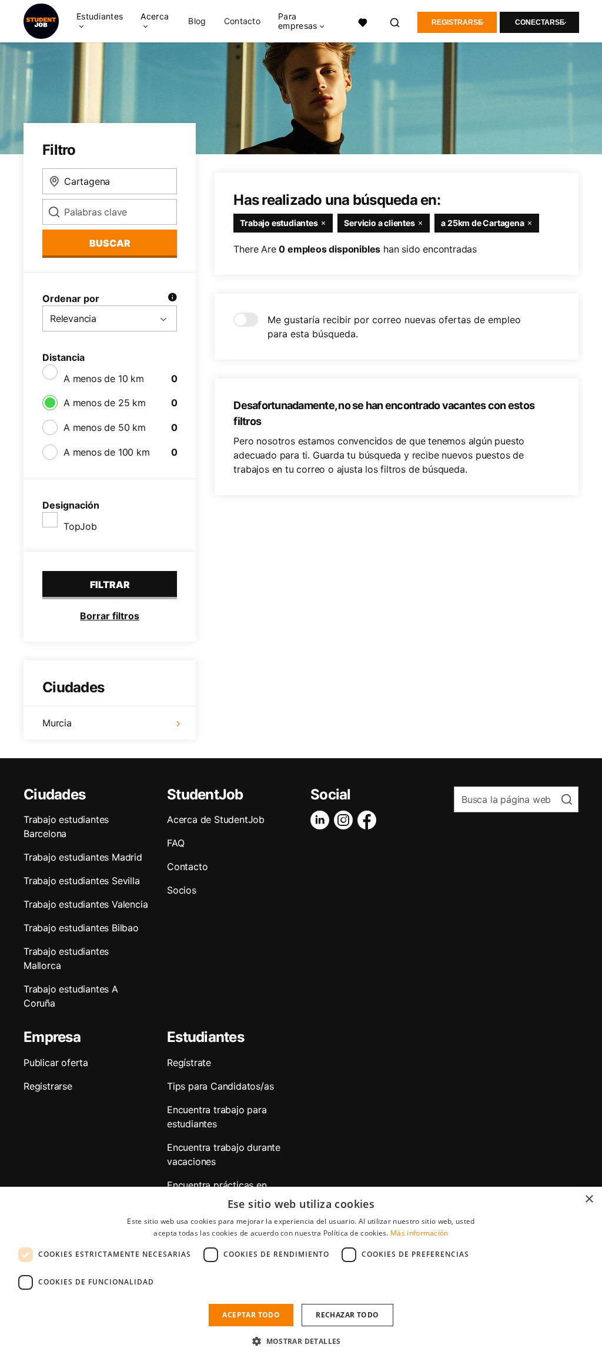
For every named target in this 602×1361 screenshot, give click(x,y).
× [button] (588, 1199)
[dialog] (301, 1274)
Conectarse (539, 22)
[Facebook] (369, 820)
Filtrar (110, 584)
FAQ (175, 843)
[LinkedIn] (322, 820)
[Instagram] (345, 820)
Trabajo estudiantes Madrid (83, 857)
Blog (197, 21)
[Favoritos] (363, 21)
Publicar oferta (56, 1062)
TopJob (80, 526)
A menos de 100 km (106, 452)
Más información (419, 1233)
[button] (301, 1341)
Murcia (57, 723)
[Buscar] (395, 21)
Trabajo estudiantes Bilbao (81, 928)
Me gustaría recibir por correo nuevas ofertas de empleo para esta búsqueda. (394, 327)
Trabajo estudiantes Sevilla (82, 881)
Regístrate (189, 1062)
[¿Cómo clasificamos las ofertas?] (172, 298)
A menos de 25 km (104, 403)
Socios (181, 890)
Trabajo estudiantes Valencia (86, 904)
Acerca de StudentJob (216, 819)
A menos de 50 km (104, 427)
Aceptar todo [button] (251, 1315)
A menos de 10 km (103, 378)
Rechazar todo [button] (347, 1315)
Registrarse (457, 22)
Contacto (242, 21)
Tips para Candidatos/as (220, 1086)
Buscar (110, 243)
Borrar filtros (109, 616)
